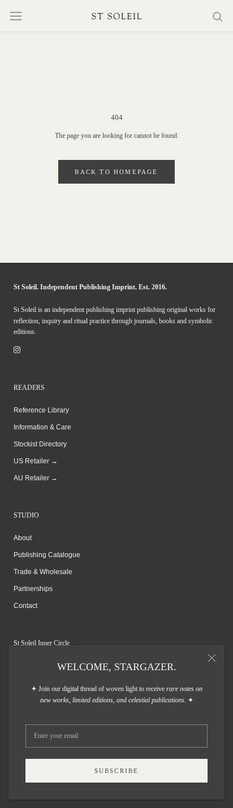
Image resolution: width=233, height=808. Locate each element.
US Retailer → (36, 461)
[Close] (212, 658)
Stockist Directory (40, 444)
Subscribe (116, 770)
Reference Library (41, 410)
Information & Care (42, 427)
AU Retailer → (36, 478)
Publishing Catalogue (47, 555)
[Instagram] (17, 349)
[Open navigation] (15, 16)
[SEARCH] (218, 16)
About (23, 538)
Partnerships (33, 589)
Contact (25, 606)
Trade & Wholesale (43, 572)
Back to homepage (116, 171)
